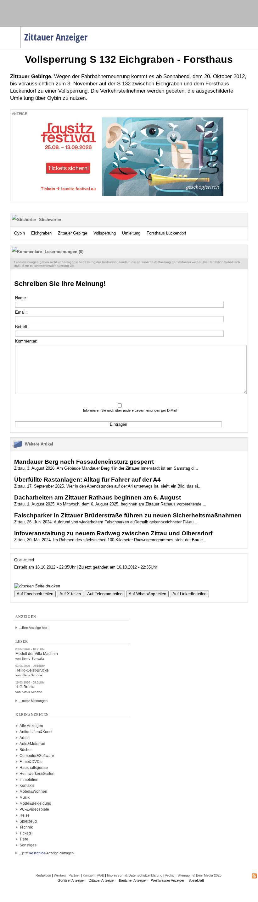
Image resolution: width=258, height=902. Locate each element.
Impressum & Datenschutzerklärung (134, 875)
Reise (25, 815)
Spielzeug (28, 821)
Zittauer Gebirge (72, 233)
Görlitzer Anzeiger (71, 880)
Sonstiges (28, 845)
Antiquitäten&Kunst (36, 731)
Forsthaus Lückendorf (166, 233)
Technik (26, 827)
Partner (74, 875)
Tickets (25, 833)
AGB (100, 875)
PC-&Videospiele (34, 809)
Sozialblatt (196, 880)
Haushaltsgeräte (34, 767)
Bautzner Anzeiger (133, 880)
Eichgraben (41, 233)
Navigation (20, 28)
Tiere (24, 839)
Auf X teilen (70, 593)
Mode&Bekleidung (35, 803)
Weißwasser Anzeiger (167, 880)
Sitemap (183, 875)
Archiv (170, 875)
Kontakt (88, 875)
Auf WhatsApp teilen (147, 593)
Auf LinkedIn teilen (189, 593)
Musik (25, 797)
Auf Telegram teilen (104, 593)
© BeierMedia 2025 (207, 875)
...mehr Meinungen (33, 700)
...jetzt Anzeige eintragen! (47, 853)
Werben (60, 875)
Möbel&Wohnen (33, 791)
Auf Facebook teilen (35, 593)
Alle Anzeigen (31, 725)
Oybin (19, 233)
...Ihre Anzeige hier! (33, 627)
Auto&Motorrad (32, 743)
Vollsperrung (104, 233)
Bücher (26, 749)
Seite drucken (47, 586)
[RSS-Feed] (254, 877)
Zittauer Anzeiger (102, 880)
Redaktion (43, 875)
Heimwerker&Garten (37, 773)
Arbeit (25, 737)
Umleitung (131, 233)
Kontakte (27, 785)
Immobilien (29, 779)
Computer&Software (37, 755)
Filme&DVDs (31, 761)
